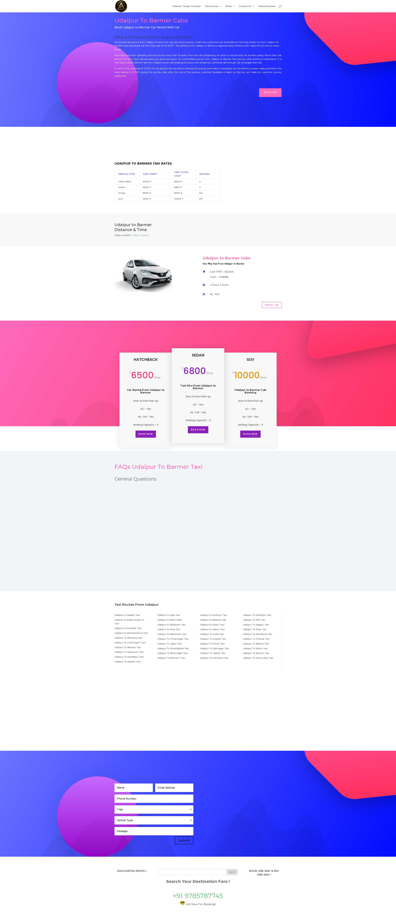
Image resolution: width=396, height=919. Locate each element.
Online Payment (266, 6)
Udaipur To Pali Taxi (254, 619)
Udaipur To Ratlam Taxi (127, 661)
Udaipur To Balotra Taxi (256, 643)
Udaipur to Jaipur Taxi (212, 629)
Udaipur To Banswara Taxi (171, 634)
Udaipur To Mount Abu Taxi (258, 658)
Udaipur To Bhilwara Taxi (128, 637)
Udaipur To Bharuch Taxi (171, 658)
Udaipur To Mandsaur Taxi (129, 656)
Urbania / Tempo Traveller (187, 6)
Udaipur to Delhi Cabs (169, 619)
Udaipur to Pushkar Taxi (128, 628)
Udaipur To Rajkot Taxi (212, 653)
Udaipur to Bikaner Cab (213, 619)
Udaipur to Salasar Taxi (127, 615)
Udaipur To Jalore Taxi (255, 648)
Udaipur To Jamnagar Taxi (214, 648)
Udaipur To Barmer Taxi (256, 653)
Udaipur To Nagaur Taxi (256, 624)
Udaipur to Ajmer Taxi (212, 624)
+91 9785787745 (198, 896)
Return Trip (272, 304)
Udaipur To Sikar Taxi (255, 629)
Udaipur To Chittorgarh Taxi (130, 642)
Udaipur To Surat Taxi (212, 634)
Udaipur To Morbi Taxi (212, 643)
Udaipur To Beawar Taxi (127, 647)
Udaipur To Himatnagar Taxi (173, 639)
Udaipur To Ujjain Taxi (169, 643)
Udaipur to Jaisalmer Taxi (171, 624)
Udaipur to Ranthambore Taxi (131, 633)
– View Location (140, 235)
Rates (229, 6)
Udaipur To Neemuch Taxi (129, 652)
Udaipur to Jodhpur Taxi (213, 615)
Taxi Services (212, 6)
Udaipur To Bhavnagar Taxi (172, 653)
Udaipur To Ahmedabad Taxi (173, 648)
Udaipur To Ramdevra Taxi (257, 634)
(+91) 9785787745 (220, 825)
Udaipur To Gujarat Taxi (213, 639)
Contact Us (245, 6)
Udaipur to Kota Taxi (168, 629)
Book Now (270, 92)
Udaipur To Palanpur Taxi (257, 615)
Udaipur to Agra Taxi (168, 615)
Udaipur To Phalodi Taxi (256, 639)
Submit (184, 840)
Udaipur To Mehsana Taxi (214, 658)
